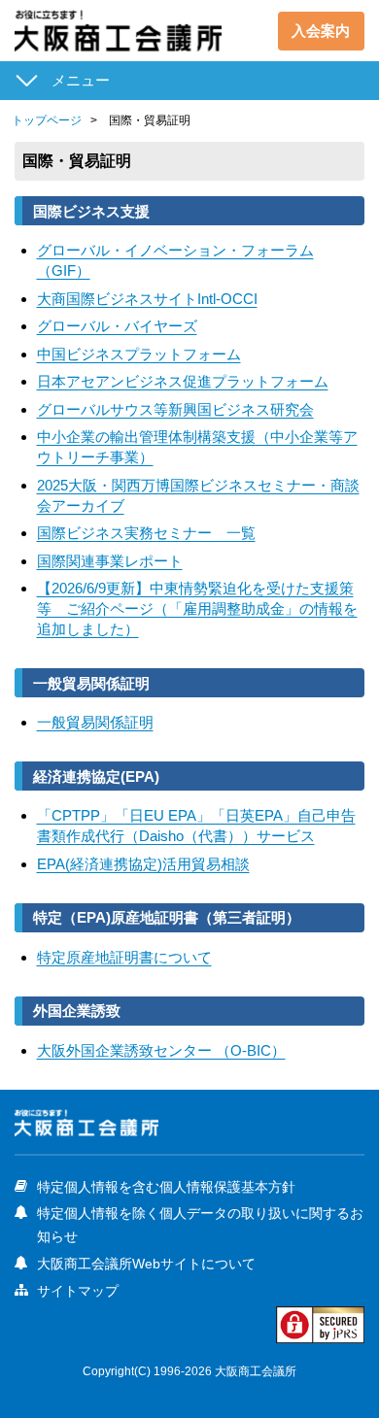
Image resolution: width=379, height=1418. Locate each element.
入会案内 (321, 30)
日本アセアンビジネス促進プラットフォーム (182, 381)
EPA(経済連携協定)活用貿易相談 (143, 864)
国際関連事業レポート (110, 561)
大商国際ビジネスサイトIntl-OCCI (147, 298)
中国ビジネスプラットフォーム (139, 354)
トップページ (47, 120)
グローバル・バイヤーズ (117, 326)
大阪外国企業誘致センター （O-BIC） (161, 1050)
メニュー (81, 80)
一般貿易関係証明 (95, 722)
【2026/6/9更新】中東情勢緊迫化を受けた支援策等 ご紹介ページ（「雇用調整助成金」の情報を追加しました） (197, 608)
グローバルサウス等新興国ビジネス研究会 (175, 409)
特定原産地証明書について (124, 957)
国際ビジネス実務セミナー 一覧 (146, 532)
